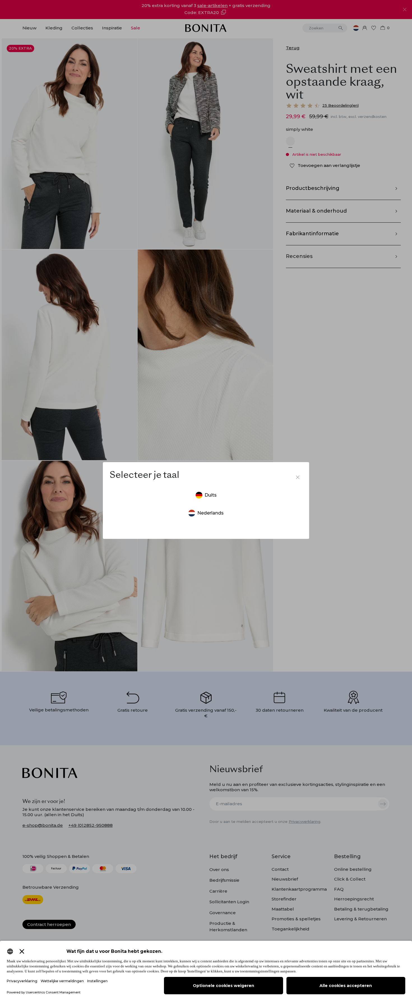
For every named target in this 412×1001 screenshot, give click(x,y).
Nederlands (210, 513)
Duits (211, 495)
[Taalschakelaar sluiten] (297, 477)
